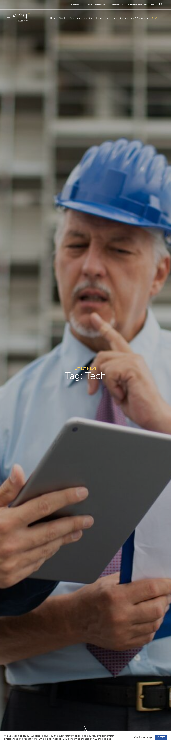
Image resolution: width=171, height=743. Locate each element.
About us (63, 18)
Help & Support (137, 18)
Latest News (100, 5)
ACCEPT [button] (161, 737)
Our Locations (77, 18)
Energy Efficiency (118, 18)
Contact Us (76, 5)
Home (53, 18)
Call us (158, 18)
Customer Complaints (137, 5)
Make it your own (98, 18)
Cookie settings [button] (143, 737)
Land (152, 5)
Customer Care (116, 5)
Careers (88, 5)
